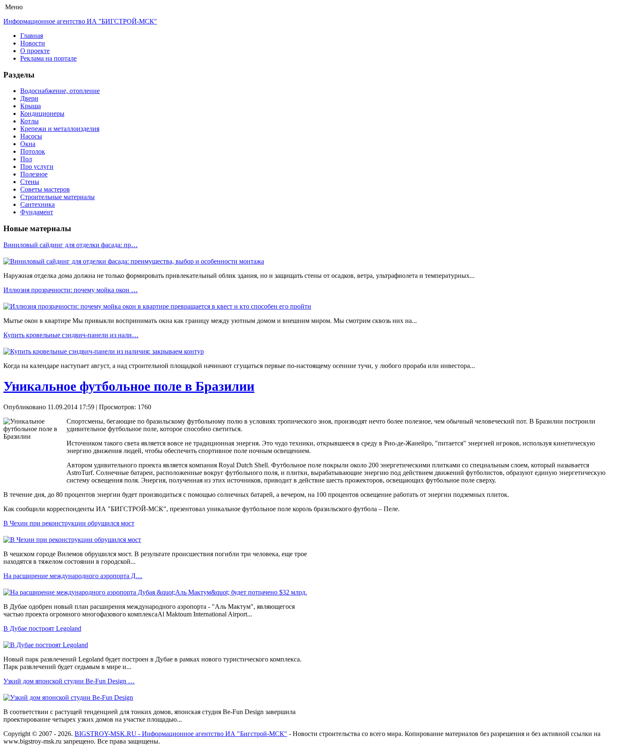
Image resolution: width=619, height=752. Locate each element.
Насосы (31, 136)
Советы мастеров (45, 189)
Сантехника (37, 204)
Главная (31, 35)
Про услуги (36, 166)
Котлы (29, 121)
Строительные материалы (57, 196)
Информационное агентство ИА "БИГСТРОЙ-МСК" (80, 21)
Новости (32, 43)
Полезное (34, 174)
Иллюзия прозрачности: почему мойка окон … (70, 289)
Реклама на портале (48, 58)
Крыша (30, 105)
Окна (27, 143)
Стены (29, 181)
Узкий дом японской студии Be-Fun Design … (69, 681)
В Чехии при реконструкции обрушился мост (68, 523)
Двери (29, 98)
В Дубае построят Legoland (42, 628)
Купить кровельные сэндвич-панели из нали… (71, 335)
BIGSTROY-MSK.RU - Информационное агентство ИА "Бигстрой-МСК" (181, 733)
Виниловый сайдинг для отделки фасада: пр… (70, 244)
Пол (26, 159)
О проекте (35, 50)
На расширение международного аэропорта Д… (72, 575)
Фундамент (36, 212)
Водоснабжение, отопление (60, 90)
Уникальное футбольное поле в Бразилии (128, 386)
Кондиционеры (42, 113)
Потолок (32, 151)
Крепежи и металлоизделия (59, 128)
